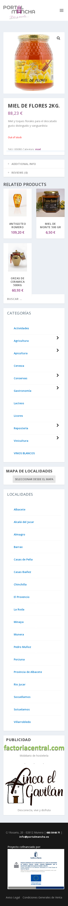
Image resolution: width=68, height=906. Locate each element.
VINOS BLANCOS (24, 453)
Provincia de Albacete (28, 672)
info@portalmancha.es (34, 836)
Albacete (19, 509)
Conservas (20, 378)
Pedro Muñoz (22, 647)
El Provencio (21, 597)
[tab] (34, 164)
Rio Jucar (20, 684)
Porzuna (19, 659)
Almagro (19, 534)
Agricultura (21, 341)
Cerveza (19, 366)
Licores (18, 415)
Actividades (21, 328)
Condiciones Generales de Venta (42, 897)
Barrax (18, 547)
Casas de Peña (23, 559)
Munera (19, 634)
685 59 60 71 (53, 832)
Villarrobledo (22, 722)
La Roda (19, 609)
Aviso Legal (13, 897)
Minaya (19, 622)
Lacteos (19, 403)
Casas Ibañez (22, 572)
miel (38, 149)
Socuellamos (22, 697)
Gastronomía (22, 391)
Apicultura (21, 353)
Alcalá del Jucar (24, 522)
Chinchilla (20, 584)
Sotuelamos (22, 709)
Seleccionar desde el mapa (34, 479)
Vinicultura (21, 440)
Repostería (21, 428)
